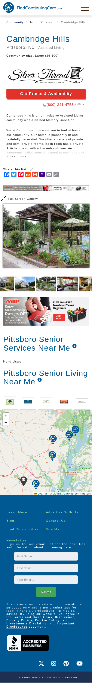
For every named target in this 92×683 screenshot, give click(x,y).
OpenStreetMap (63, 493)
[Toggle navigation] (85, 7)
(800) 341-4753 (60, 105)
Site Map (54, 529)
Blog (10, 520)
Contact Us (56, 520)
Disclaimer (64, 617)
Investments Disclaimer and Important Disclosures (40, 625)
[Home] (32, 7)
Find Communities (22, 529)
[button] (23, 481)
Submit (46, 592)
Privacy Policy (19, 620)
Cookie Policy (47, 620)
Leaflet (42, 493)
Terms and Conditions (32, 617)
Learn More (16, 512)
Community (15, 22)
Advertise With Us (62, 512)
